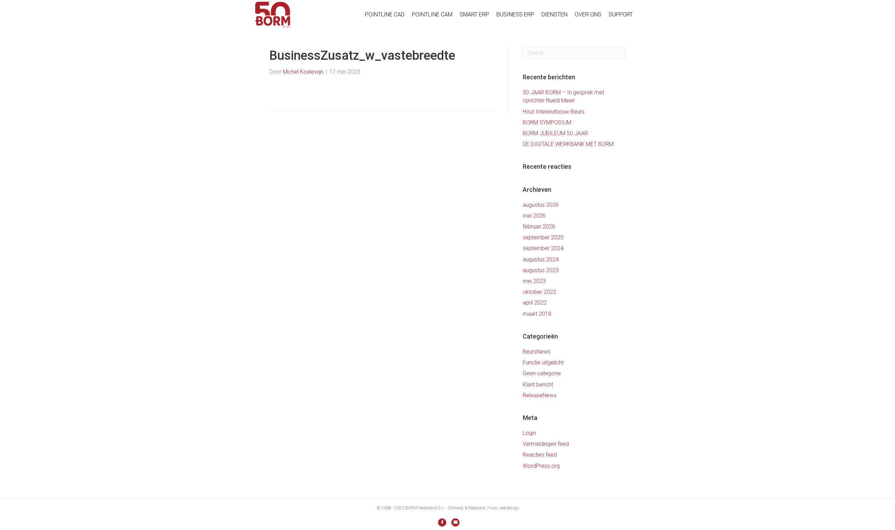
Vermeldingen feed (546, 444)
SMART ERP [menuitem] (474, 14)
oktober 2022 (539, 292)
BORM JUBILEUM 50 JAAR (555, 133)
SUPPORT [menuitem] (621, 14)
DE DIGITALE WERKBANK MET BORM (568, 144)
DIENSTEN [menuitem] (554, 14)
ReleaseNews (540, 395)
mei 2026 (534, 215)
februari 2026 (539, 226)
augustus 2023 (541, 270)
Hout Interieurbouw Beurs (554, 111)
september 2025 (543, 237)
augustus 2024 (541, 259)
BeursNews (537, 351)
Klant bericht (538, 384)
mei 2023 (534, 281)
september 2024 (543, 248)
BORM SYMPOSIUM (547, 122)
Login (529, 433)
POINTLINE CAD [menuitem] (384, 14)
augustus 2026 (541, 205)
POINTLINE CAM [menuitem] (432, 14)
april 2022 (535, 302)
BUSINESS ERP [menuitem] (515, 14)
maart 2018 (537, 314)
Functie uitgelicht (543, 362)
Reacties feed (540, 454)
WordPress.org (541, 466)
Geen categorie (542, 373)
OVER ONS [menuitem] (588, 14)
